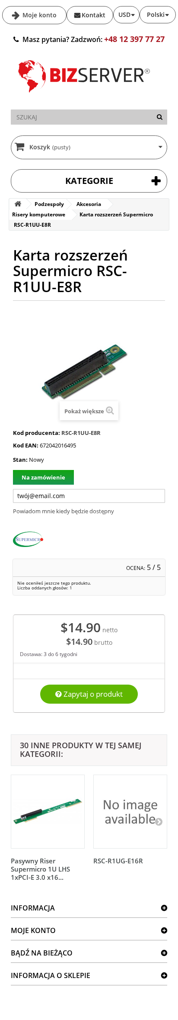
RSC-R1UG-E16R (118, 860)
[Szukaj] (159, 117)
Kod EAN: (25, 445)
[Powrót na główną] (18, 204)
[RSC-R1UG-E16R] (130, 812)
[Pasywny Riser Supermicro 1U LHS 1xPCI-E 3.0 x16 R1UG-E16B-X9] (48, 812)
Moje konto (39, 15)
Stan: (20, 459)
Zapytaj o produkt (92, 694)
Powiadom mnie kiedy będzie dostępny (63, 511)
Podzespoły (49, 204)
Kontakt (93, 15)
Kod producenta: (36, 433)
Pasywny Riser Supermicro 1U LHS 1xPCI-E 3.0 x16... (40, 869)
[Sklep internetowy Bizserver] (84, 96)
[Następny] (158, 821)
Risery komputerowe (38, 214)
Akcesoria (88, 204)
